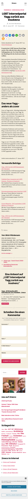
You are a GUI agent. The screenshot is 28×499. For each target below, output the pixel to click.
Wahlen (24, 452)
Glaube (10, 437)
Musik (3, 444)
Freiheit (5, 436)
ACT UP (11, 429)
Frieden (11, 436)
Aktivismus (18, 429)
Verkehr (8, 452)
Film (22, 433)
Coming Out (8, 433)
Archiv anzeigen (6, 253)
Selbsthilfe (19, 449)
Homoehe (15, 437)
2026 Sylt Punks (6, 401)
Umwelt (20, 450)
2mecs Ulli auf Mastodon (10, 472)
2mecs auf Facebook (9, 462)
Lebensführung (6, 442)
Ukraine (14, 450)
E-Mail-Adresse (6, 345)
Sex (9, 450)
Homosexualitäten (18, 10)
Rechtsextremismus (5, 447)
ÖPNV (8, 454)
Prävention (4, 445)
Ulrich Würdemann (16, 23)
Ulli (17, 450)
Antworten (5, 303)
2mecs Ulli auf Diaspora (10, 469)
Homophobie (8, 439)
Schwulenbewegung (8, 449)
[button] (25, 478)
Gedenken (17, 436)
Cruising (14, 433)
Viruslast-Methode (17, 452)
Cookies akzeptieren (14, 487)
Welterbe (3, 454)
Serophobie (4, 450)
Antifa (3, 431)
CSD (18, 433)
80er (6, 429)
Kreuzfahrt (19, 440)
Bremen (3, 433)
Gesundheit (4, 437)
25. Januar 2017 (10, 26)
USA (3, 452)
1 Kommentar (21, 26)
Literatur (14, 442)
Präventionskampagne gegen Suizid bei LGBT (13, 191)
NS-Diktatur (11, 444)
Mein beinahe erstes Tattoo (10, 415)
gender (24, 436)
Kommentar (5, 324)
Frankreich (7, 10)
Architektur (18, 431)
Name (3, 338)
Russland (12, 447)
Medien (5, 230)
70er (2, 429)
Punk (10, 445)
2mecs (14, 3)
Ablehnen (14, 491)
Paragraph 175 (21, 444)
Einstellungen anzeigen (14, 495)
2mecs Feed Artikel (9, 465)
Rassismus (16, 445)
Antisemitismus (9, 431)
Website (3, 353)
